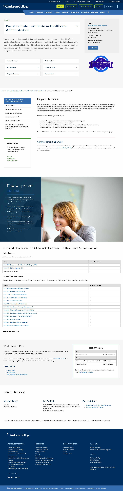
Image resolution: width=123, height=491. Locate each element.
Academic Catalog (41, 447)
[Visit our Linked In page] (16, 477)
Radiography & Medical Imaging (18, 468)
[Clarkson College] (15, 6)
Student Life (75, 12)
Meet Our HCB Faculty (12, 121)
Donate (98, 6)
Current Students (114, 1)
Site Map (103, 488)
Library (37, 454)
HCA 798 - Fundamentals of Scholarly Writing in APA (20, 265)
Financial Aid (11, 370)
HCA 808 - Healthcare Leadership (14, 291)
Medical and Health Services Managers (98, 405)
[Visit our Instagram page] (19, 477)
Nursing (10, 460)
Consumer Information (42, 462)
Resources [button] (109, 6)
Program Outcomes (13, 74)
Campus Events (40, 452)
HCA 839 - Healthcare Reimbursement (16, 322)
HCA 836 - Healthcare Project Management (18, 316)
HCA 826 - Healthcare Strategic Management (18, 307)
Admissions (48, 12)
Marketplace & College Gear (44, 458)
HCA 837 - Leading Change (12, 319)
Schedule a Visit (12, 160)
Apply (60, 6)
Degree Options (41, 90)
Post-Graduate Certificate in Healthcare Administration (14, 100)
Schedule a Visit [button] (86, 6)
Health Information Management (18, 458)
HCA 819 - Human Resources (13, 301)
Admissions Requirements (13, 109)
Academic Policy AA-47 (64, 148)
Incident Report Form (80, 488)
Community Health (14, 447)
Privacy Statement (28, 488)
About (32, 12)
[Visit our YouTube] (12, 477)
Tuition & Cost (49, 61)
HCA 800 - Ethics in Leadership (13, 268)
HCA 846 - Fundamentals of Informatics (16, 325)
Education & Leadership (15, 450)
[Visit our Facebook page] (9, 477)
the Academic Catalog (86, 372)
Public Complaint (69, 488)
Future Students (54, 1)
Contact (97, 488)
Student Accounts (59, 359)
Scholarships (11, 372)
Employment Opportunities (44, 460)
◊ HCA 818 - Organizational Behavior (15, 294)
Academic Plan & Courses (13, 113)
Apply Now (93, 48)
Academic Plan (11, 67)
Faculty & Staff (100, 1)
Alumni (66, 1)
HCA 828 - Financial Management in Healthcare (19, 310)
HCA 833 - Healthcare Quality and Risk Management (20, 313)
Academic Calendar (41, 450)
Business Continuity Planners (95, 407)
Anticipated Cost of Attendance (17, 374)
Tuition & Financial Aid (61, 12)
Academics (39, 12)
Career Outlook (50, 67)
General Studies (13, 452)
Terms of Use (38, 488)
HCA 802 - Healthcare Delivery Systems (16, 288)
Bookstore (38, 456)
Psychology (11, 466)
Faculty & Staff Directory (43, 464)
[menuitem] (42, 28)
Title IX (61, 488)
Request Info (71, 6)
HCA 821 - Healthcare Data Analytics (15, 304)
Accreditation (49, 74)
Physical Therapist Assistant (17, 462)
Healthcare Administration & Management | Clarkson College (21, 90)
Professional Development (89, 12)
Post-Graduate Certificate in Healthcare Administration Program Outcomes (16, 127)
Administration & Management (98, 25)
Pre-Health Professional (16, 464)
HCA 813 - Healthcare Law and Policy (15, 297)
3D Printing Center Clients (82, 1)
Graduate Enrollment (12, 117)
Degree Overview (12, 61)
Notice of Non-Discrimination (50, 488)
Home (4, 90)
